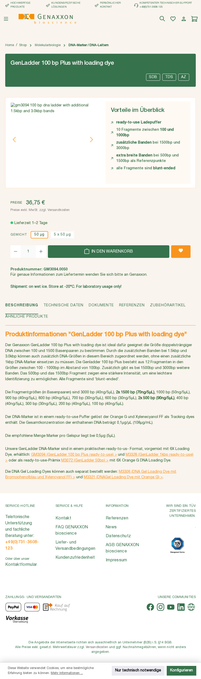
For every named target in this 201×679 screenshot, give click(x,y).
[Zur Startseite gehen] (47, 19)
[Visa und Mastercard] (32, 607)
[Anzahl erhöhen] (41, 251)
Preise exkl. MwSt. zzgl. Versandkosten (40, 210)
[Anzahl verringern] (15, 251)
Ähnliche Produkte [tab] (26, 316)
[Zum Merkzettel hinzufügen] (181, 251)
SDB (153, 77)
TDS (169, 77)
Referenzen (117, 518)
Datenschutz (118, 536)
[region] (52, 139)
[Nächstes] (91, 139)
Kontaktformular (21, 565)
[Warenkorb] (195, 19)
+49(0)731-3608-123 (22, 545)
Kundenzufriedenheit (75, 558)
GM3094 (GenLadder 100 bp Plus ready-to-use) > (74, 455)
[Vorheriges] (15, 139)
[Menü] (6, 19)
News (111, 527)
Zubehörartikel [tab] (168, 305)
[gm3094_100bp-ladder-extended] (53, 139)
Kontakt (63, 518)
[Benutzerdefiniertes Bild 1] (177, 545)
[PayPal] (13, 607)
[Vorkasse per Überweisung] (17, 618)
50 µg (39, 234)
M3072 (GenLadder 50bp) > (85, 460)
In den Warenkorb (111, 251)
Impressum (116, 560)
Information (117, 505)
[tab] (21, 308)
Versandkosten (97, 647)
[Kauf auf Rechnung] (56, 607)
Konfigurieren (181, 670)
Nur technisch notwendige (138, 670)
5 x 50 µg (62, 234)
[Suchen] (163, 19)
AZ (183, 77)
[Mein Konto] (184, 19)
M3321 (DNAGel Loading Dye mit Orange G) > (123, 477)
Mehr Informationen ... (67, 673)
